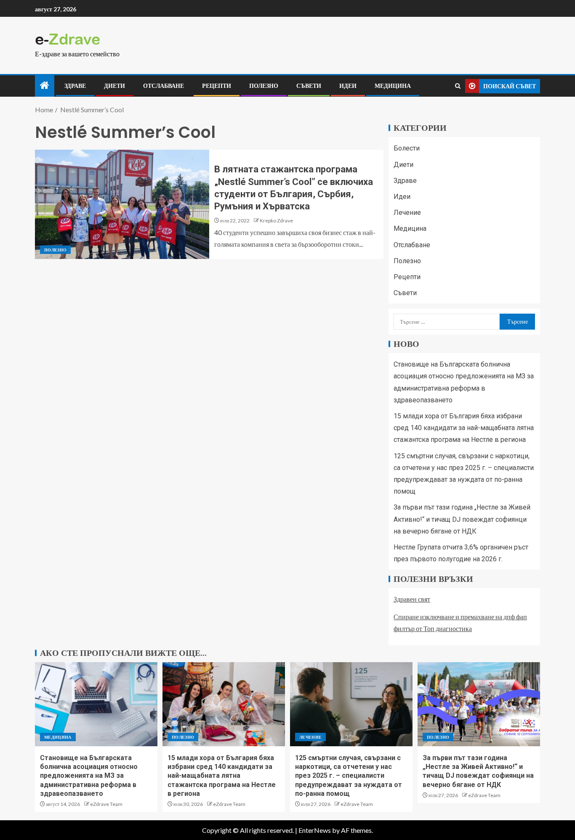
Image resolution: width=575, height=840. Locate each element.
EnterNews (314, 830)
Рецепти (216, 86)
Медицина (393, 86)
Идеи (348, 86)
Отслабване (163, 86)
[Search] (458, 86)
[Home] (44, 85)
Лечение (407, 213)
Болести (407, 148)
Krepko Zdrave (276, 220)
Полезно (263, 86)
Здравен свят (412, 599)
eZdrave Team (106, 804)
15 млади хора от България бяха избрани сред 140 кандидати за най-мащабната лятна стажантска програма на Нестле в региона (464, 428)
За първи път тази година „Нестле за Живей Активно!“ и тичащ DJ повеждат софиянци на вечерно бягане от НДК (462, 519)
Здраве (75, 86)
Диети (114, 86)
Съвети (308, 86)
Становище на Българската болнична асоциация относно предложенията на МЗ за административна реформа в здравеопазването (89, 776)
